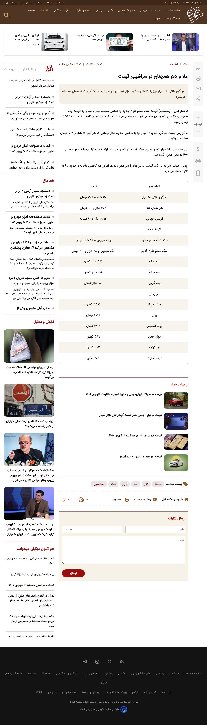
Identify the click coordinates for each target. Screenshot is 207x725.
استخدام (59, 3)
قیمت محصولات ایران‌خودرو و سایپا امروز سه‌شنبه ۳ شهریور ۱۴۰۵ (124, 394)
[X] (109, 661)
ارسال (73, 573)
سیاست (156, 10)
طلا (136, 484)
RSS (6, 3)
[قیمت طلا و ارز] (198, 150)
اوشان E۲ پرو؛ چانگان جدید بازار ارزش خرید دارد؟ (27, 40)
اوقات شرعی (69, 692)
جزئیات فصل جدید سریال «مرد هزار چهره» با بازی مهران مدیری (31, 280)
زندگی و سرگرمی (62, 10)
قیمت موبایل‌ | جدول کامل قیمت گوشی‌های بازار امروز (131, 415)
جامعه (32, 10)
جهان (157, 18)
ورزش (143, 10)
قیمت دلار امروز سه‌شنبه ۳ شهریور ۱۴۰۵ (89, 37)
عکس (110, 10)
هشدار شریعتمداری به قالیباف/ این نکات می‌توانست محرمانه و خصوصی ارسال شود (30, 621)
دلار (146, 484)
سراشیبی (99, 484)
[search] (6, 15)
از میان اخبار (179, 384)
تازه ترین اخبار (49, 68)
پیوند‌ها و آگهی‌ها (116, 692)
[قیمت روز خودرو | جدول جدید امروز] (176, 462)
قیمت (158, 484)
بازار (125, 484)
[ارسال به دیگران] (198, 88)
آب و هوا (52, 692)
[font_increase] (198, 117)
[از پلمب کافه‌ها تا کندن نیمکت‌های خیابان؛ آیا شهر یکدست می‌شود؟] (29, 400)
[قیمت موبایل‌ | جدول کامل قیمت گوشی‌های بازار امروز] (176, 421)
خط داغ (48, 181)
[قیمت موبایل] (198, 174)
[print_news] (198, 78)
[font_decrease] (198, 131)
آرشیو (14, 3)
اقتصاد (44, 10)
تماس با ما (26, 3)
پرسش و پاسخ (91, 692)
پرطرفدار (29, 69)
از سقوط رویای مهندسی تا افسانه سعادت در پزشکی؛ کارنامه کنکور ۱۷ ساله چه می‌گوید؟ (30, 372)
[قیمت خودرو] (198, 161)
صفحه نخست (173, 10)
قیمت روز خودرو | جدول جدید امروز (141, 456)
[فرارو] (194, 14)
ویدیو (99, 10)
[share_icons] (198, 98)
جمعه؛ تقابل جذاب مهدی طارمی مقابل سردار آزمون (31, 83)
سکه (113, 484)
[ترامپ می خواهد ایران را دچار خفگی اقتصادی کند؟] (185, 42)
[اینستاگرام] (97, 661)
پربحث (9, 69)
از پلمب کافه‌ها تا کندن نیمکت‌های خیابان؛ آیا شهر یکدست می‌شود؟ (29, 424)
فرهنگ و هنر (173, 18)
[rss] (121, 661)
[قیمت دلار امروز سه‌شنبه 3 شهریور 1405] (119, 42)
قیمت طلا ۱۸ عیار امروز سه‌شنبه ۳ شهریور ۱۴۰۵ (135, 436)
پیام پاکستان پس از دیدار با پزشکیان (32, 574)
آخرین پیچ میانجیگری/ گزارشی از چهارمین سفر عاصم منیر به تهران (30, 115)
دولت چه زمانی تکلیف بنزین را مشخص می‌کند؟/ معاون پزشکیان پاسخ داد (32, 248)
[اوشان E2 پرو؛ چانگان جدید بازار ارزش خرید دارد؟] (54, 42)
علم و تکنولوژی (127, 10)
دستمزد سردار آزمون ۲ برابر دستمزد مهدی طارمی (34, 99)
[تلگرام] (85, 661)
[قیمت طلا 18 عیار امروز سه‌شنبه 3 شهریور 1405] (176, 442)
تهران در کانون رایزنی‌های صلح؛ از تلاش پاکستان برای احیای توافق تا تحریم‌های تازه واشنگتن (31, 600)
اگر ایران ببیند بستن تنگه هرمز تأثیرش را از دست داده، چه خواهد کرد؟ (31, 168)
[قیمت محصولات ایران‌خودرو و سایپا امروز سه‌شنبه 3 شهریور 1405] (176, 400)
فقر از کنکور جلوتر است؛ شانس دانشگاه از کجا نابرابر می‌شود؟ (32, 132)
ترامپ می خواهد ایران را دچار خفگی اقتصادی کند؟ (155, 37)
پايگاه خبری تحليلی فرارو (95, 702)
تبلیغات (48, 3)
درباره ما (38, 3)
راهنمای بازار (83, 10)
